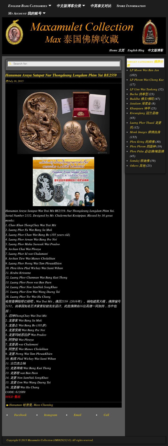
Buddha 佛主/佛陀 (142, 99)
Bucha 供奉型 (139, 94)
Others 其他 (137, 165)
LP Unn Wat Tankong (143, 89)
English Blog (136, 50)
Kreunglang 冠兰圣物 (144, 113)
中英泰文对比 (100, 5)
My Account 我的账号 (24, 13)
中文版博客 (155, 50)
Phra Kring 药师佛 (142, 141)
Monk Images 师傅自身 (145, 132)
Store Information (131, 5)
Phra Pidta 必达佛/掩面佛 (147, 151)
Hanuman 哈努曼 (20, 405)
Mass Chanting (43, 405)
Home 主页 (116, 50)
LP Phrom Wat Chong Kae (147, 80)
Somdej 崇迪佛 (139, 160)
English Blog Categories (27, 5)
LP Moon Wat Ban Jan (144, 70)
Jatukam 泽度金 (140, 103)
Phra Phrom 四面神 (143, 146)
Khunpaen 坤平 (140, 108)
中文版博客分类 (69, 5)
